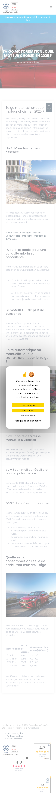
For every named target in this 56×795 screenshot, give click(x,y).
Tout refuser (28, 410)
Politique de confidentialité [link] (28, 420)
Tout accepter (28, 405)
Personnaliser (28, 415)
